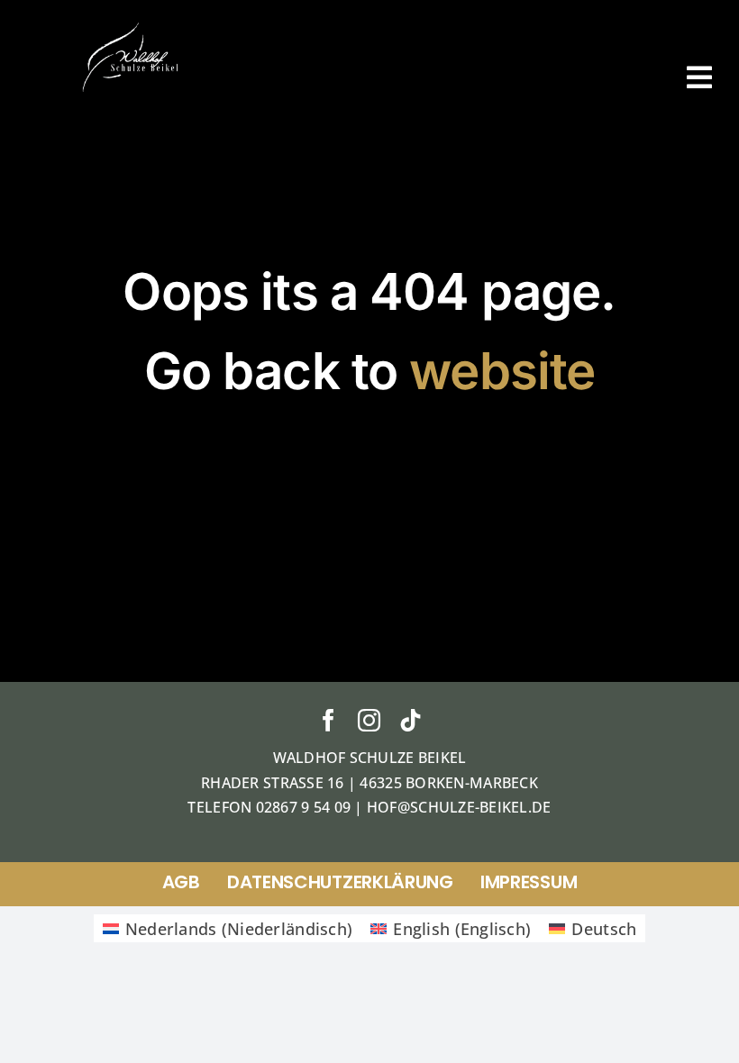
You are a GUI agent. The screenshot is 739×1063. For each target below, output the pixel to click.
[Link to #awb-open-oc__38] (699, 77)
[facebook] (328, 720)
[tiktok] (410, 720)
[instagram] (369, 720)
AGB (181, 882)
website (502, 371)
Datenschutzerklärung (340, 882)
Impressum (528, 882)
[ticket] (132, 26)
